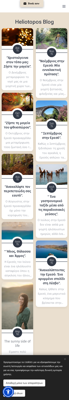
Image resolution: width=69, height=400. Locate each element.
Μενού (64, 6)
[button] (8, 392)
